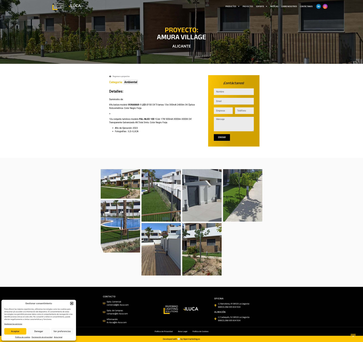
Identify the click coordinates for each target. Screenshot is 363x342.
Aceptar (15, 331)
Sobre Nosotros (289, 6)
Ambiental (130, 82)
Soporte (260, 6)
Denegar (38, 331)
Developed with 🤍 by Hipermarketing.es (181, 339)
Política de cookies (22, 337)
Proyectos (248, 6)
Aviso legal (58, 337)
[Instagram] (325, 6)
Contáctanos (306, 6)
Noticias (274, 6)
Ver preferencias (62, 331)
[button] (71, 303)
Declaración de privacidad (42, 337)
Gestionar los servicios (13, 324)
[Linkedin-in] (318, 6)
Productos (230, 6)
